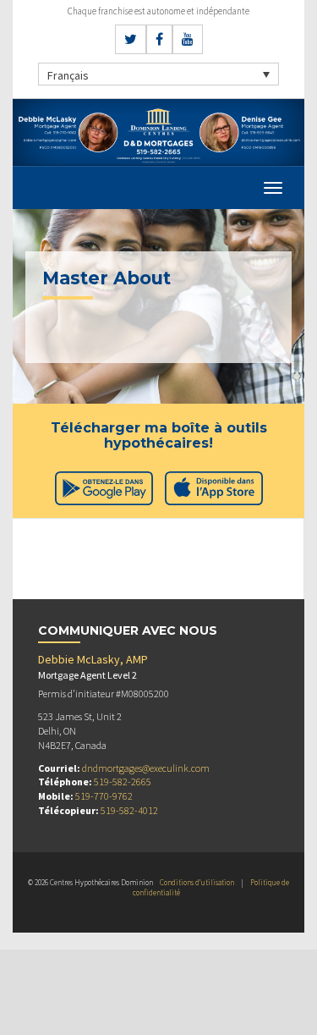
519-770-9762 (104, 796)
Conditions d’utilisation (197, 882)
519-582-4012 (129, 810)
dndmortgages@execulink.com (146, 768)
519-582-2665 (122, 781)
